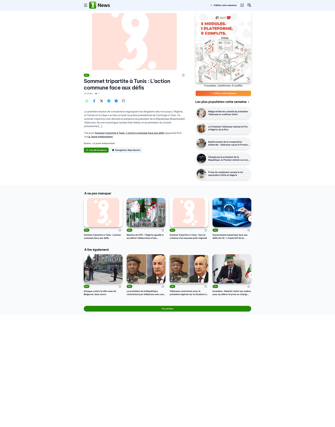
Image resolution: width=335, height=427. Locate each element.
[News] (92, 5)
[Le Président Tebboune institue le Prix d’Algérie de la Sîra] (201, 128)
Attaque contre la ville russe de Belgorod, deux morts (100, 293)
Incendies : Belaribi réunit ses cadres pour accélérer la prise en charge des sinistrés (232, 293)
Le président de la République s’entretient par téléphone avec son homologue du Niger (145, 293)
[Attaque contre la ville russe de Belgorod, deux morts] (103, 268)
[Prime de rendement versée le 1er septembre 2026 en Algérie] (201, 173)
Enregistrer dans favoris (127, 150)
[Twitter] (101, 101)
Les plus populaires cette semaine (221, 102)
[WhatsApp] (87, 101)
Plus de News (167, 309)
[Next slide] (251, 219)
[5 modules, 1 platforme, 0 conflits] (223, 48)
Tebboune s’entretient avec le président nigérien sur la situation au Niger (189, 293)
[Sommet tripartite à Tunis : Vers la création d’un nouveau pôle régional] (189, 212)
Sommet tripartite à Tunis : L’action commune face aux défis (129, 133)
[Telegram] (109, 101)
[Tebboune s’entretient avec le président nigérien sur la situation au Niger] (189, 268)
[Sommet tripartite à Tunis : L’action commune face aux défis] (103, 212)
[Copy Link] (123, 101)
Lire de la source (98, 150)
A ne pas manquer (97, 193)
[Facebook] (94, 101)
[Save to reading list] (183, 75)
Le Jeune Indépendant (100, 136)
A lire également (96, 250)
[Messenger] (116, 101)
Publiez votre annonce (225, 5)
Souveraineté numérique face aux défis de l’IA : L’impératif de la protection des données (230, 237)
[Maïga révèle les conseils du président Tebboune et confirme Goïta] (201, 113)
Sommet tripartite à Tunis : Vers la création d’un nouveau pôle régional (188, 236)
